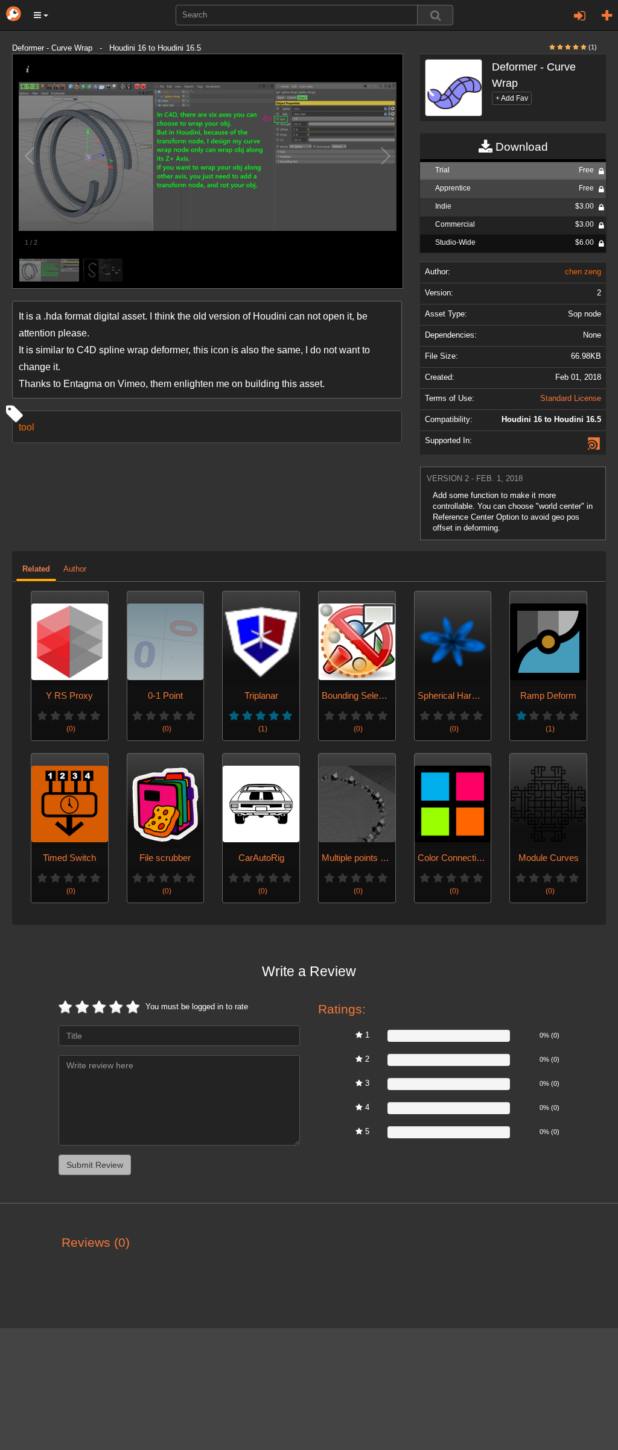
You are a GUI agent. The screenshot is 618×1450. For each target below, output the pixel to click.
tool (26, 426)
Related (36, 569)
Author (74, 569)
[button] (41, 15)
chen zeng (583, 272)
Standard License (570, 398)
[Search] (435, 15)
